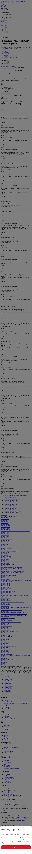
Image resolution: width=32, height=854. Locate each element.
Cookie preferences (16, 851)
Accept (16, 847)
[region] (16, 840)
